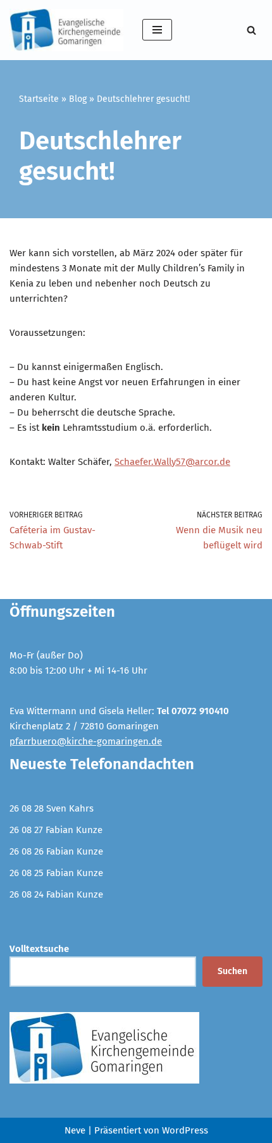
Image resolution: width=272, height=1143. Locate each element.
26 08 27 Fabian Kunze (55, 830)
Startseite (39, 99)
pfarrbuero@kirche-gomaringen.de (85, 741)
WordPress (185, 1130)
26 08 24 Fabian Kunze (56, 894)
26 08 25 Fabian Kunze (56, 873)
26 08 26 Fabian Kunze (56, 851)
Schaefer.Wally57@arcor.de (172, 461)
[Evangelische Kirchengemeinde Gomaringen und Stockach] (66, 30)
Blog (78, 99)
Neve (75, 1130)
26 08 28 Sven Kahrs (51, 808)
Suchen (232, 971)
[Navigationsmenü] (157, 29)
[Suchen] (251, 30)
